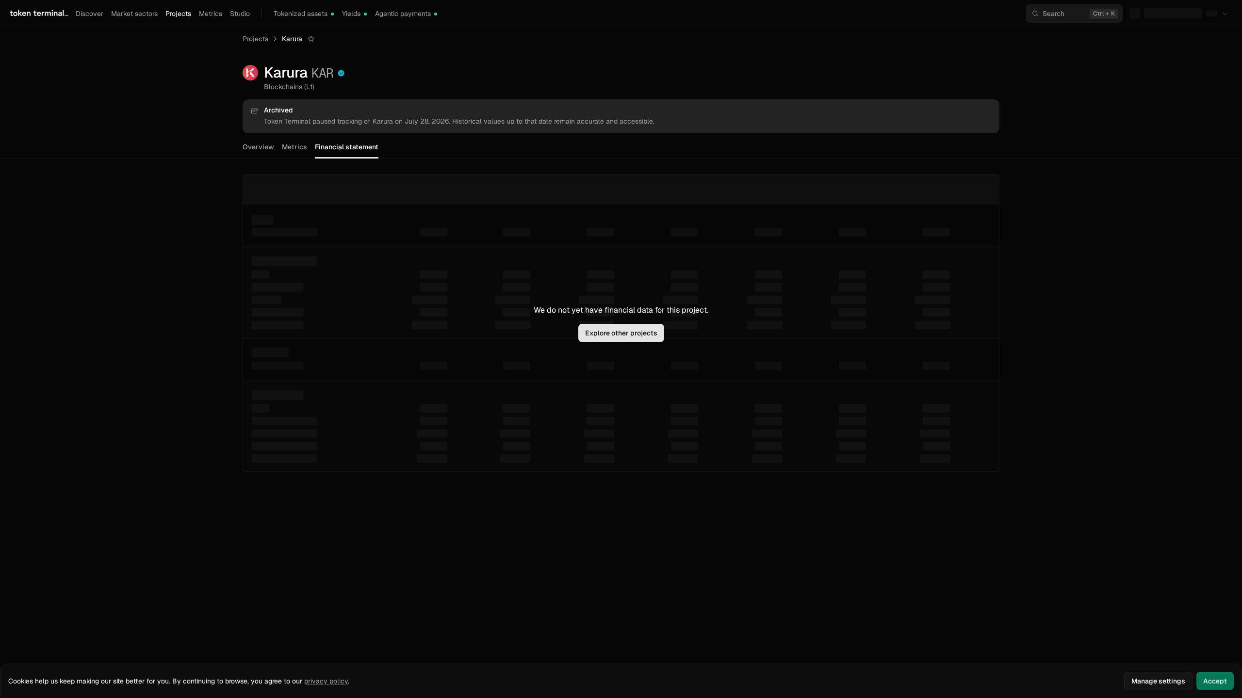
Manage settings (1158, 681)
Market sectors (134, 13)
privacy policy (326, 681)
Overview (258, 147)
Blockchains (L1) (289, 86)
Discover (89, 13)
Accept (1215, 681)
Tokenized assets (300, 13)
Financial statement (346, 147)
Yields (351, 13)
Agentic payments (403, 13)
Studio (240, 13)
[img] (332, 14)
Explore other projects (621, 333)
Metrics (210, 13)
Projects (178, 13)
